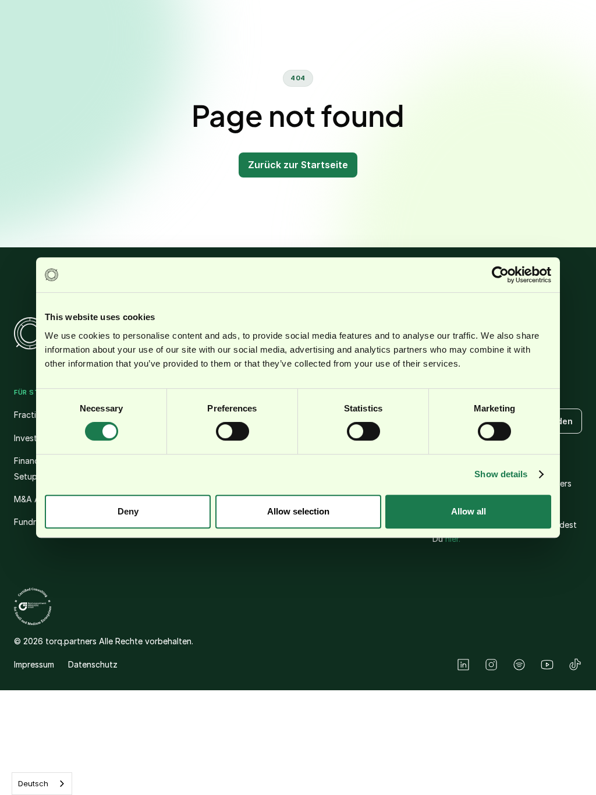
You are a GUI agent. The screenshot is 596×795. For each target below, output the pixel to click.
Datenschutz (93, 664)
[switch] (232, 431)
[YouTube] (547, 665)
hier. (452, 539)
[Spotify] (519, 665)
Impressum (34, 664)
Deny (128, 511)
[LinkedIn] (463, 665)
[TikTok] (575, 665)
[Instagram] (491, 665)
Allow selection (298, 511)
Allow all (468, 511)
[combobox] (42, 783)
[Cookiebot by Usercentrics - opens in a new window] (500, 274)
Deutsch (33, 783)
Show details (500, 474)
